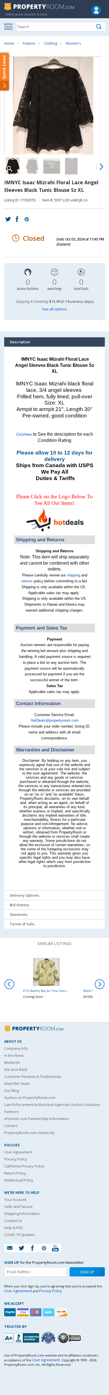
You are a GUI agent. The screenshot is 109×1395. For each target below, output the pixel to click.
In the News (14, 1055)
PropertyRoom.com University (29, 1132)
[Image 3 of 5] (51, 166)
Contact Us (13, 1220)
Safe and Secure (18, 1206)
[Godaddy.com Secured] (70, 1337)
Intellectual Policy (18, 1180)
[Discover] (62, 1312)
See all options (54, 309)
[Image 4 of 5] (71, 166)
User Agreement (18, 1152)
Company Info (16, 1048)
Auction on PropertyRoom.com (29, 1097)
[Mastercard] (36, 1312)
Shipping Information (22, 1213)
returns (27, 581)
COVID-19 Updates (19, 1234)
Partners (11, 1111)
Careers (11, 1125)
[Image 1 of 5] (54, 105)
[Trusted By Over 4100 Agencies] (49, 1338)
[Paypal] (10, 1312)
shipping (73, 575)
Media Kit (12, 1062)
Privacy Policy (15, 1159)
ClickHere (24, 434)
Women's (73, 43)
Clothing (50, 43)
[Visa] (23, 1312)
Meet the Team (17, 1083)
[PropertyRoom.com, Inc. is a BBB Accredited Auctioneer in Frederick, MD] (22, 1337)
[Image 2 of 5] (32, 166)
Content (5, 71)
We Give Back (15, 1069)
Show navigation (9, 26)
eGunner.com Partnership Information (36, 1118)
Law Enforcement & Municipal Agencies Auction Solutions (52, 1104)
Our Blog (11, 1090)
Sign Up (87, 1271)
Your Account (15, 1199)
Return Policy (15, 1173)
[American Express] (49, 1312)
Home (9, 43)
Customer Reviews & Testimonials (32, 1076)
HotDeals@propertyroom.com (55, 720)
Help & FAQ (13, 1227)
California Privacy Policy (24, 1166)
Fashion (29, 43)
